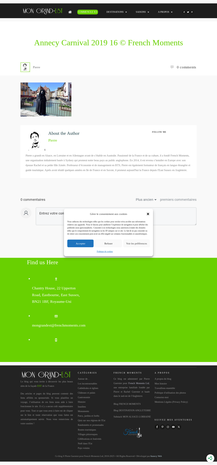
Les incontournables (87, 383)
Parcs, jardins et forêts (88, 416)
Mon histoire (161, 383)
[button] (148, 214)
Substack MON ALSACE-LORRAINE (132, 416)
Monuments (83, 411)
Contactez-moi (162, 397)
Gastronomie (84, 397)
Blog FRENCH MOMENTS (127, 404)
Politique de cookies (105, 251)
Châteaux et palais (86, 393)
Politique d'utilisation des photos (170, 393)
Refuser (108, 243)
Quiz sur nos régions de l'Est (91, 420)
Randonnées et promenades (91, 425)
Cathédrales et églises (88, 388)
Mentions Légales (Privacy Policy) (171, 402)
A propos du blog (163, 379)
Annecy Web (156, 456)
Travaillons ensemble (165, 388)
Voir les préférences (136, 243)
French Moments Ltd (138, 383)
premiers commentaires (178, 200)
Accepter (80, 243)
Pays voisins (84, 448)
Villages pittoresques (87, 434)
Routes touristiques (87, 430)
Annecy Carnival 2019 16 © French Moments (108, 42)
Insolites (82, 406)
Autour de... (84, 379)
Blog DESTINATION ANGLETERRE (132, 410)
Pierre (52, 140)
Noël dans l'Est (85, 443)
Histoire (81, 402)
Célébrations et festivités (89, 439)
